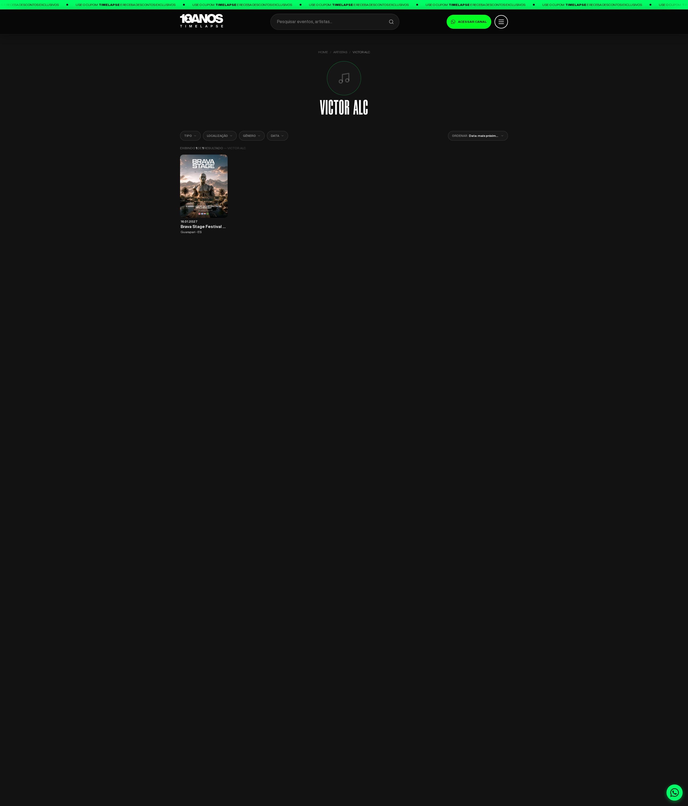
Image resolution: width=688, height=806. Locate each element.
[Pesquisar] (391, 21)
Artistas (340, 52)
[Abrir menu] (501, 21)
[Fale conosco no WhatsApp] (674, 792)
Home (323, 52)
